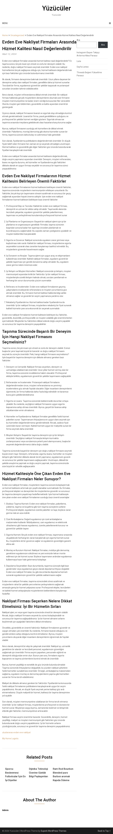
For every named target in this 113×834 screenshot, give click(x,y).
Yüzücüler (56, 8)
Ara (78, 40)
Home (5, 35)
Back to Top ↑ (104, 831)
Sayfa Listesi (83, 67)
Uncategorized (17, 35)
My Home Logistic (10, 738)
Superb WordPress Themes (53, 831)
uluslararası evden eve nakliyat (16, 732)
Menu (5, 23)
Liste (79, 61)
